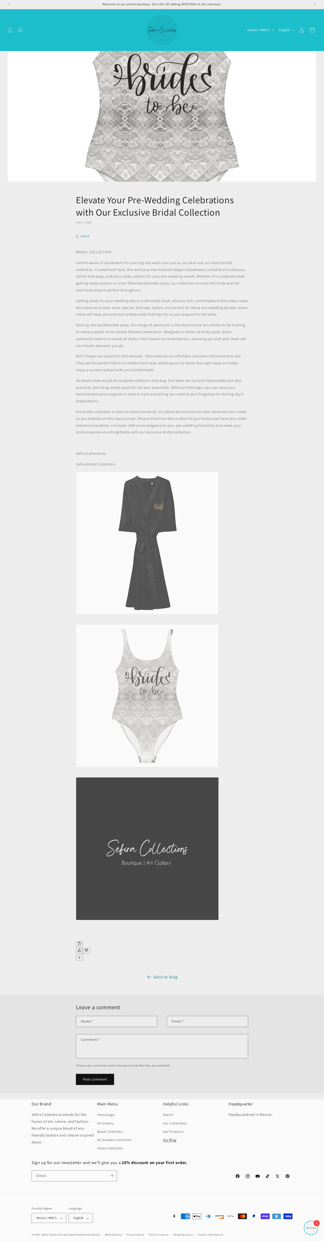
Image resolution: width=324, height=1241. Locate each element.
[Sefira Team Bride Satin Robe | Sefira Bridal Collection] (147, 617)
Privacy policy (135, 1234)
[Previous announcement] (9, 4)
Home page (106, 1115)
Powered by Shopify (88, 1234)
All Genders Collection (114, 1140)
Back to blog (165, 977)
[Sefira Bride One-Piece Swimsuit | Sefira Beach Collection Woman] (147, 769)
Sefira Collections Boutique (58, 1234)
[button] (10, 30)
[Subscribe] (111, 1175)
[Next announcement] (315, 4)
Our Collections (175, 1123)
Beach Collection (110, 1131)
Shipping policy (183, 1234)
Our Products (173, 1131)
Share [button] (85, 236)
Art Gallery (105, 1123)
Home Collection (110, 1148)
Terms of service (159, 1234)
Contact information (210, 1234)
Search (168, 1115)
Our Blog (169, 1140)
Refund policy (113, 1234)
